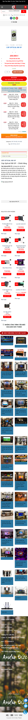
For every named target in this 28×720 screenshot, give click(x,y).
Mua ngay (3, 233)
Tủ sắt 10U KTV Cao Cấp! (7, 290)
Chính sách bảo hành (6, 627)
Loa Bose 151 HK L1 (21, 289)
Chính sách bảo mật (6, 624)
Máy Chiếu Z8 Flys (7, 267)
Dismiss (14, 3)
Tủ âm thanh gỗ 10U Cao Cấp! (7, 246)
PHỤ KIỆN (12, 45)
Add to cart (18, 72)
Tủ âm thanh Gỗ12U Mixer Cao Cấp (21, 246)
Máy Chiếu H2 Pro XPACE (20, 268)
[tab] (14, 153)
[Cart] (25, 7)
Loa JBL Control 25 (21, 224)
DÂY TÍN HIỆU (19, 45)
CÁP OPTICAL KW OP (15, 144)
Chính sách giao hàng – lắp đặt (9, 630)
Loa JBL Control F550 (7, 312)
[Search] (23, 11)
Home (7, 45)
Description (5, 153)
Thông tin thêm (6, 156)
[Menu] (2, 7)
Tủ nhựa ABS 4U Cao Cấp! (7, 224)
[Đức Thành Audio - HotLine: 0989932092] (14, 7)
